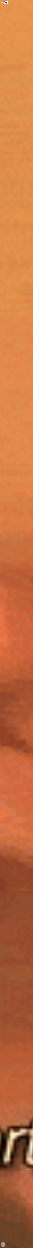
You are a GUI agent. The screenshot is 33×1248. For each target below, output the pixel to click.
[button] (2, 2)
